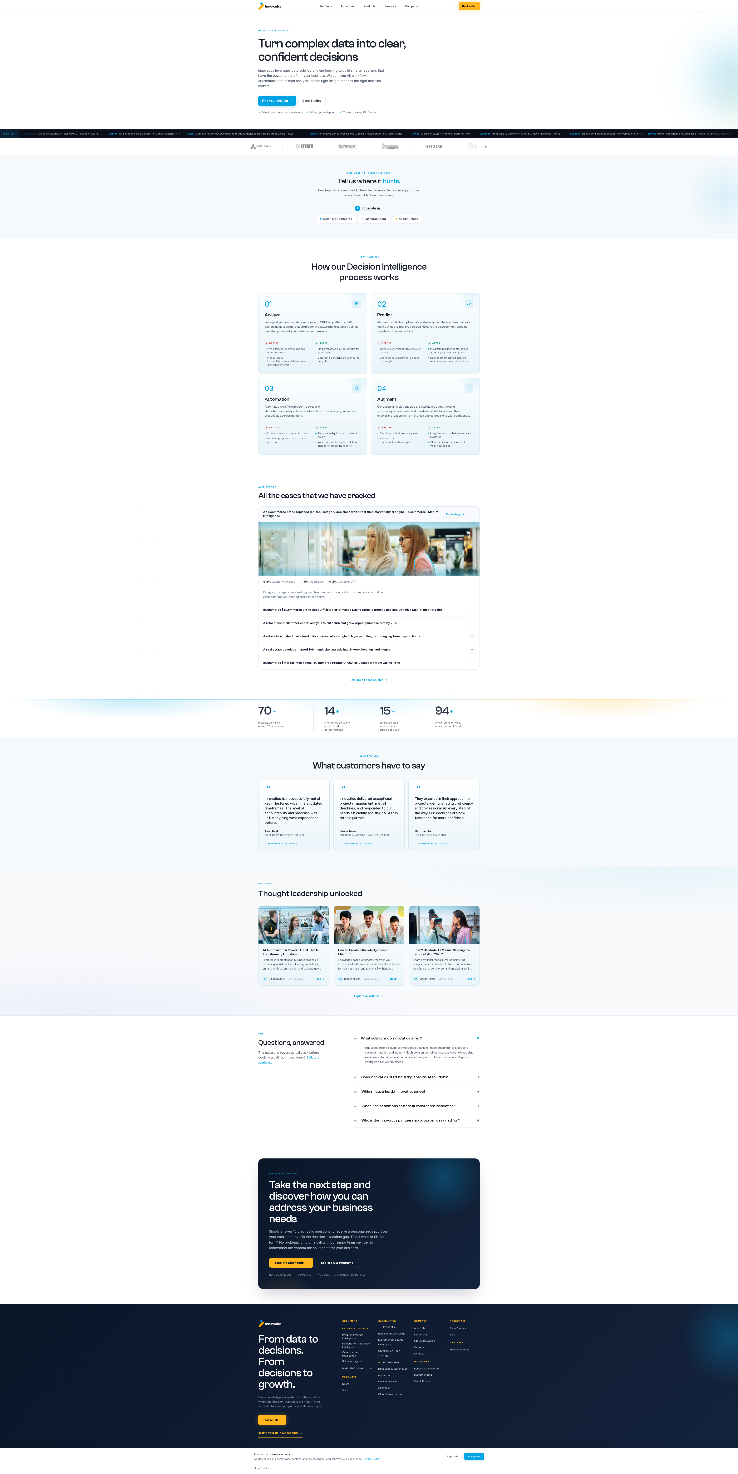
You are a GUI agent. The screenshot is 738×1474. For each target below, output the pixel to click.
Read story (453, 514)
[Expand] (472, 609)
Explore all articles (367, 996)
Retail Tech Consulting (391, 1333)
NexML (346, 1383)
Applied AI (384, 1375)
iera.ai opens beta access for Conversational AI (468, 133)
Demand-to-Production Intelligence (356, 1345)
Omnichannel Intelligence (350, 1354)
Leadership (421, 1334)
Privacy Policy (371, 1458)
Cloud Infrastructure (390, 1394)
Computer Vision (388, 1381)
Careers (419, 1347)
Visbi (345, 1390)
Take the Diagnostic (289, 1263)
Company (411, 6)
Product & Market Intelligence (352, 1336)
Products (370, 6)
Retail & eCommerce (337, 218)
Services (390, 6)
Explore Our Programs (337, 1263)
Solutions (325, 6)
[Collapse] (472, 514)
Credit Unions (408, 218)
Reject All (453, 1456)
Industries (348, 6)
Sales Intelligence (352, 1361)
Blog (452, 1334)
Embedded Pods (459, 1349)
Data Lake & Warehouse (392, 1368)
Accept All (474, 1456)
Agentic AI (384, 1387)
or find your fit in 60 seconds (280, 1432)
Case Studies (312, 100)
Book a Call (469, 5)
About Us (419, 1328)
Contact (419, 1353)
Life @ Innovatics (424, 1340)
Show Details (261, 1468)
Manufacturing (375, 218)
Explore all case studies (367, 679)
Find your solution (275, 100)
